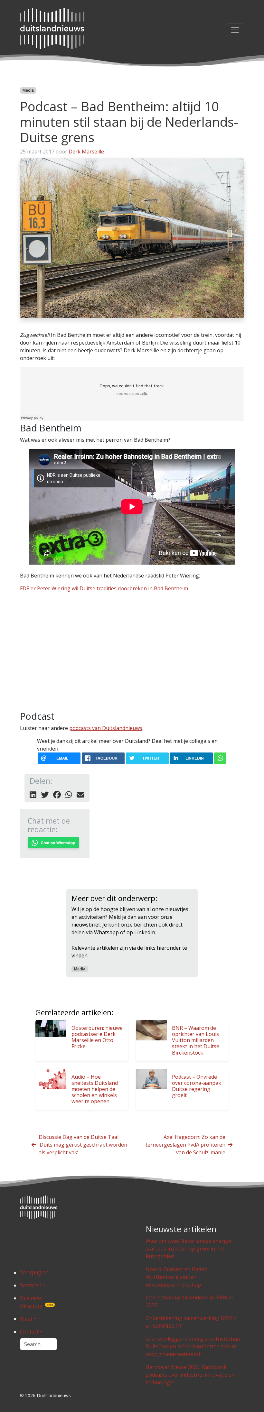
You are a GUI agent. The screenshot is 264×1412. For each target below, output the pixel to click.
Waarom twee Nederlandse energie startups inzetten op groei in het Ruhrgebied (188, 1248)
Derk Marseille (86, 151)
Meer (26, 1318)
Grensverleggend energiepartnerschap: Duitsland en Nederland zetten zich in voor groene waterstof (193, 1346)
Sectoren (31, 1285)
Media (28, 90)
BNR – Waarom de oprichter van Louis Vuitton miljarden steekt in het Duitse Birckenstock (195, 1040)
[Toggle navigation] (235, 29)
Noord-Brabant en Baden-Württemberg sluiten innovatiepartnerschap (177, 1277)
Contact (29, 1331)
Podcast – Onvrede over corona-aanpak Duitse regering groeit (196, 1086)
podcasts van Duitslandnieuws (105, 728)
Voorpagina (34, 1272)
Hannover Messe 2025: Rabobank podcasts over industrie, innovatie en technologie (190, 1374)
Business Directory (36, 1302)
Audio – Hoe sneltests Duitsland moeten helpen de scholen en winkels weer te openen (94, 1089)
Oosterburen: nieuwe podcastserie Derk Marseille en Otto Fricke (97, 1037)
